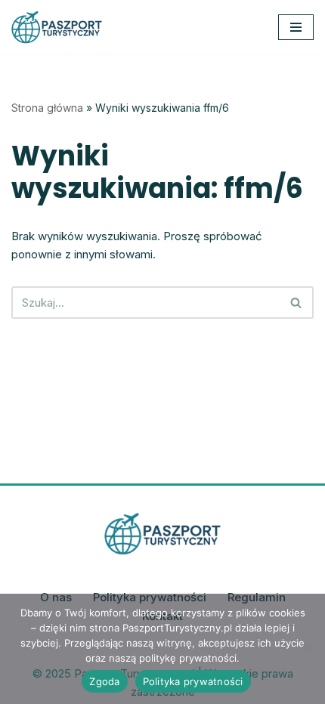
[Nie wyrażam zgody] (306, 648)
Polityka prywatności (193, 681)
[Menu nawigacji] (296, 27)
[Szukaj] (297, 302)
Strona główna (47, 107)
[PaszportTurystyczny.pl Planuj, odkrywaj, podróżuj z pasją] (56, 27)
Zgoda (104, 681)
